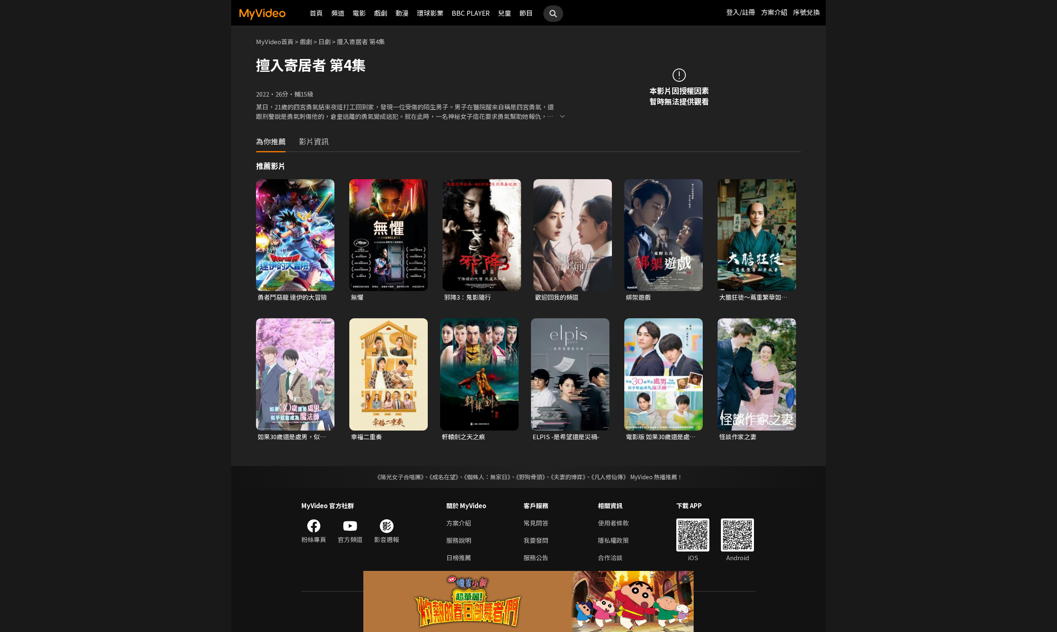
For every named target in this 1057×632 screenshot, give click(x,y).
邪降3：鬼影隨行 (467, 297)
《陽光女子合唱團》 (399, 477)
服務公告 (536, 557)
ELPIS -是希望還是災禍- (566, 436)
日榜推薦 (458, 557)
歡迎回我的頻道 (556, 297)
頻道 (337, 13)
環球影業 (430, 13)
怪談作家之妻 (737, 436)
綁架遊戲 (638, 297)
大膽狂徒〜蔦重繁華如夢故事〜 (753, 297)
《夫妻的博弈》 (568, 477)
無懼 (357, 297)
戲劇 (380, 13)
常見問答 (536, 522)
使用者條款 (613, 522)
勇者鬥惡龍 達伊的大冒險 (292, 297)
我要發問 (536, 540)
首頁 (316, 13)
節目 (526, 13)
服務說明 (458, 540)
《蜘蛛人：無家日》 (487, 477)
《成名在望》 (443, 477)
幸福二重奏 (366, 436)
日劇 (324, 41)
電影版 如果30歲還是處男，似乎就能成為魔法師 (660, 436)
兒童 (504, 13)
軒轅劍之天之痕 (463, 436)
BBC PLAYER (471, 13)
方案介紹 (774, 12)
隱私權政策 (613, 540)
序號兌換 (806, 12)
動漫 (402, 13)
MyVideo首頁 (275, 41)
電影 (359, 13)
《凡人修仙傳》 (610, 477)
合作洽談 (610, 557)
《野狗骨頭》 (530, 477)
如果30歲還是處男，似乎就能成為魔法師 (292, 436)
